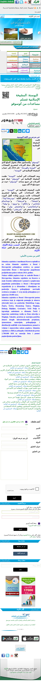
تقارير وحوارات (8, 79)
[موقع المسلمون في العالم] (35, 65)
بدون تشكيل (33, 125)
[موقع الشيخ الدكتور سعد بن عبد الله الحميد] (20, 24)
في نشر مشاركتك (21, 546)
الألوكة (6, 669)
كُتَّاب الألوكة (20, 609)
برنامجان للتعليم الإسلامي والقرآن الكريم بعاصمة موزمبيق (20, 620)
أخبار (14, 79)
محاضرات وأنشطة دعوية (24, 79)
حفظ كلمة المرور (31, 523)
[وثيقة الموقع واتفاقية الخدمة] (11, 9)
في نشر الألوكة (21, 553)
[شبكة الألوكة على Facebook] (17, 2)
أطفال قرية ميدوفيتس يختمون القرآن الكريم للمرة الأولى (20, 624)
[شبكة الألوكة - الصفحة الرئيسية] (31, 9)
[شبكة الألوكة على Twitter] (21, 2)
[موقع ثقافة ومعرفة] (12, 54)
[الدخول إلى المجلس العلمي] (26, 47)
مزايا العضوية (27, 535)
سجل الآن (33, 537)
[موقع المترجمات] (12, 71)
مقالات (38, 81)
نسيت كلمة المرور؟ (34, 525)
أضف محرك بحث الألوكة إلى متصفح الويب (20, 672)
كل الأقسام (35, 79)
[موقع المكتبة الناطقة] (35, 71)
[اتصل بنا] (38, 13)
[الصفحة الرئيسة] (40, 8)
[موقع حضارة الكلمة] (24, 60)
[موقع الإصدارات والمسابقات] (24, 71)
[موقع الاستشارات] (12, 60)
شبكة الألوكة (36, 85)
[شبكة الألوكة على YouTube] (25, 2)
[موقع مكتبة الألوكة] (12, 65)
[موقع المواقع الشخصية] (24, 65)
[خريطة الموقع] (37, 8)
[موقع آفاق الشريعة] (24, 54)
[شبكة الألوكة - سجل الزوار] (23, 8)
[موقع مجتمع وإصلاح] (35, 60)
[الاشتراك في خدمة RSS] (35, 8)
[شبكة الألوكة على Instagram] (30, 2)
